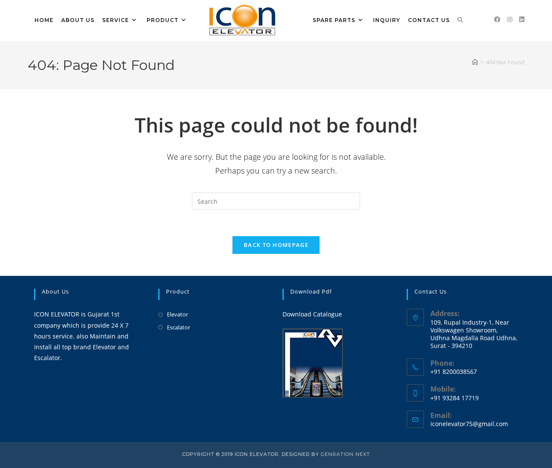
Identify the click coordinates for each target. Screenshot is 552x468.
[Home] (475, 62)
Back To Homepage (276, 245)
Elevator (177, 314)
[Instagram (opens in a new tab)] (510, 19)
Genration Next (345, 454)
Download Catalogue (312, 314)
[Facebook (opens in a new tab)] (497, 19)
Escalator (178, 327)
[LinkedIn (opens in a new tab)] (522, 19)
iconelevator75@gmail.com (469, 424)
